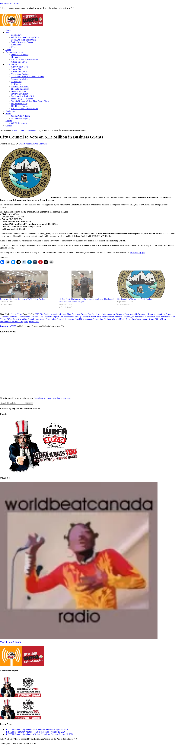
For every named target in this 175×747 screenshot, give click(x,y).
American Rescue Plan (61, 314)
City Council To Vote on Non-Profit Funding (134, 299)
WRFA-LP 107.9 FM (9, 3)
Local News (16, 314)
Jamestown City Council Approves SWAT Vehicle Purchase (23, 299)
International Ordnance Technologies (118, 317)
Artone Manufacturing (105, 314)
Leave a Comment (39, 144)
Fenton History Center (91, 317)
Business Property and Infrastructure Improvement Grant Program (144, 314)
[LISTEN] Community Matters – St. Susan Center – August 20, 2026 (35, 732)
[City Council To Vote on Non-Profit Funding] (145, 284)
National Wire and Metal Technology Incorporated (125, 319)
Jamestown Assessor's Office (147, 317)
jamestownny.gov (137, 252)
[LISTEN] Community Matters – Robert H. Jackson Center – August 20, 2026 (39, 734)
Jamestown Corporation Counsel (49, 319)
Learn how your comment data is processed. (53, 398)
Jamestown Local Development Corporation (84, 319)
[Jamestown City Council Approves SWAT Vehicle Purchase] (28, 284)
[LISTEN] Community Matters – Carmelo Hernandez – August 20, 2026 (36, 729)
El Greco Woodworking (70, 317)
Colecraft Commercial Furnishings (15, 317)
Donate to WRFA (8, 326)
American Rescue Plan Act (83, 314)
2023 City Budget (42, 314)
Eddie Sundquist (52, 317)
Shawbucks (34, 321)
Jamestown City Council (23, 319)
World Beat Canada (10, 641)
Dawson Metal (37, 317)
